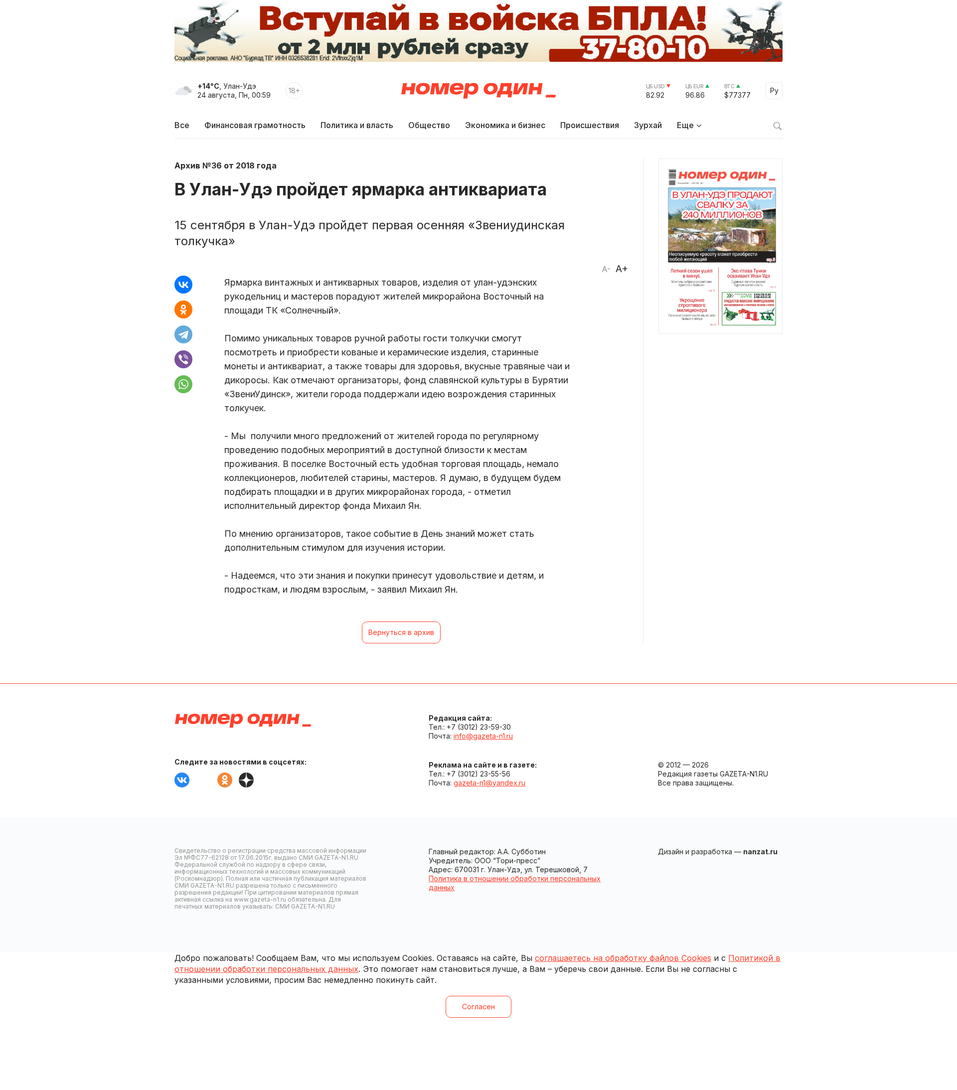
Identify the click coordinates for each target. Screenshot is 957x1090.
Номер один (478, 91)
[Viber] (183, 359)
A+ (622, 269)
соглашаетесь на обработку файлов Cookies (623, 958)
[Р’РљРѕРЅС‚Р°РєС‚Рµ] (183, 285)
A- (606, 269)
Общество (429, 125)
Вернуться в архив (401, 632)
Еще (685, 125)
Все (181, 125)
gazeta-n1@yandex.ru (489, 783)
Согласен (478, 1006)
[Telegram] (183, 334)
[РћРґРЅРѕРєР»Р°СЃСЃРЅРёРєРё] (183, 309)
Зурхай (648, 125)
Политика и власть (356, 125)
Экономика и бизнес (505, 125)
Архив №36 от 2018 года (225, 165)
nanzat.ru (760, 851)
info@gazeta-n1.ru (483, 736)
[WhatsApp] (183, 384)
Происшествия (589, 125)
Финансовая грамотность (255, 125)
